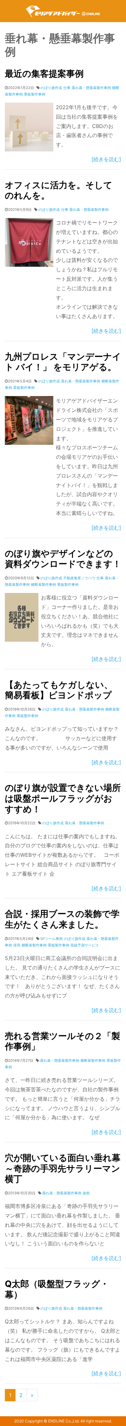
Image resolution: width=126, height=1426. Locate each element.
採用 (16, 945)
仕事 (66, 87)
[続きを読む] (106, 159)
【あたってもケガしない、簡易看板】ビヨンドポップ (59, 690)
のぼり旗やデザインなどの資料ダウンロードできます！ (63, 559)
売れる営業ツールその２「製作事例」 (62, 1041)
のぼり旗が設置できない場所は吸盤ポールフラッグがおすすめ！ (63, 798)
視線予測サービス (84, 945)
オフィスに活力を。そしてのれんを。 (58, 190)
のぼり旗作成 (51, 87)
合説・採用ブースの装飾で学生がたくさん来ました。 (62, 919)
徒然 (86, 1193)
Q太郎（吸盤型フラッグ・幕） (57, 1289)
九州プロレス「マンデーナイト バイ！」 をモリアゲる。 (63, 362)
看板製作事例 (34, 94)
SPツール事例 (51, 938)
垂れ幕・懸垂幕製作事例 (91, 87)
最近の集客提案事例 (44, 73)
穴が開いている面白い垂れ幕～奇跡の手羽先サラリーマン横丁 (63, 1168)
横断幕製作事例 (43, 584)
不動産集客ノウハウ (79, 578)
